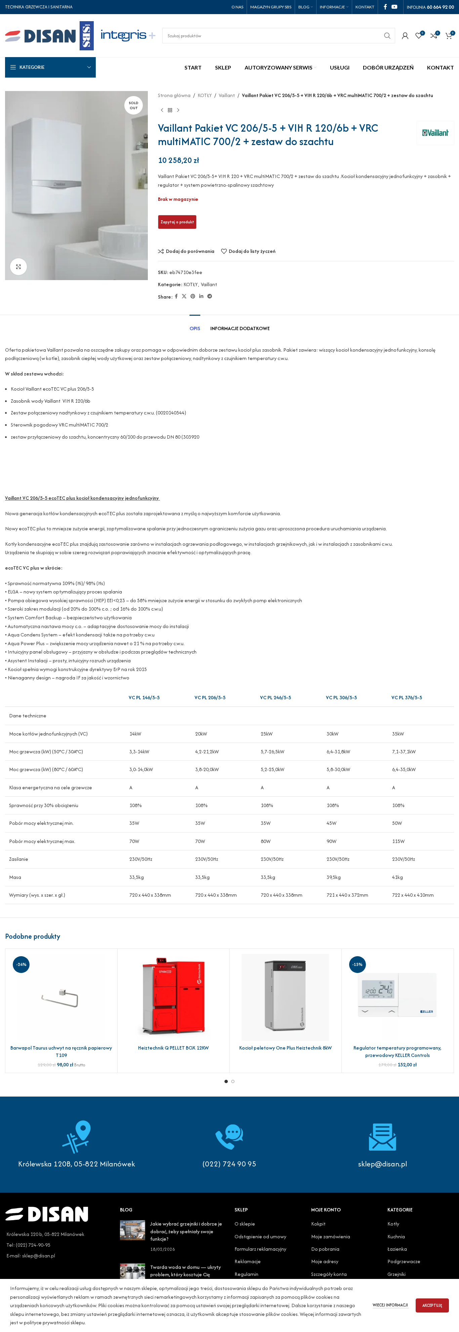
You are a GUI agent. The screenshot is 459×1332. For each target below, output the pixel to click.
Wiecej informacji (391, 1305)
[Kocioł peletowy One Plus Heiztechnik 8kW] (285, 997)
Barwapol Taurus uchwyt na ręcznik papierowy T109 (61, 1051)
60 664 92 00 (440, 6)
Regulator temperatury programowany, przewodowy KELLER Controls (397, 1051)
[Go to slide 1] (226, 1081)
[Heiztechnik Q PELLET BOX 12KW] (173, 997)
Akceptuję (432, 1305)
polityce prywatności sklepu (54, 1322)
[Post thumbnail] (132, 1236)
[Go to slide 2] (233, 1081)
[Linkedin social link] (201, 296)
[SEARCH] (387, 35)
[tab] (195, 325)
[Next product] (178, 110)
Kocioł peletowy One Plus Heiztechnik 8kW (285, 1047)
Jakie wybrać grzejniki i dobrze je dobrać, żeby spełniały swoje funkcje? (186, 1231)
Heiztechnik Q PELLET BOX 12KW (173, 1047)
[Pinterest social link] (193, 296)
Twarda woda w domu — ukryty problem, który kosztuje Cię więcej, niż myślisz (185, 1274)
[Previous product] (162, 110)
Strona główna (174, 95)
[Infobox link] (229, 1144)
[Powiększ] (18, 266)
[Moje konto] (405, 35)
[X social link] (184, 296)
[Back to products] (170, 110)
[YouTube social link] (394, 7)
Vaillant (227, 95)
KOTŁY (205, 95)
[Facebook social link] (385, 7)
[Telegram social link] (209, 296)
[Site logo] (49, 34)
